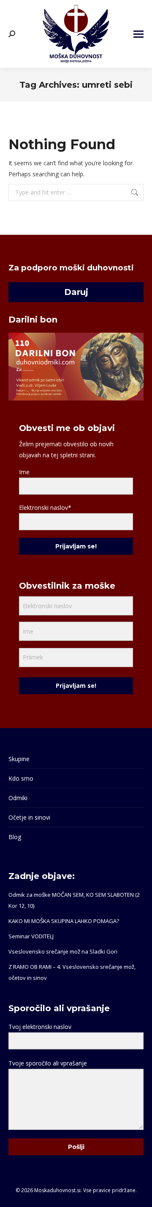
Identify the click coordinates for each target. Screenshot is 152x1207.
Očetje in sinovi (29, 817)
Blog (14, 837)
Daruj (76, 292)
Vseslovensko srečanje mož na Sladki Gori (62, 951)
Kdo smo (20, 778)
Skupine (19, 759)
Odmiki (17, 798)
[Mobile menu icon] (138, 34)
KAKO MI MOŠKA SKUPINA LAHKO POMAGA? (63, 921)
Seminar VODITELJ (31, 936)
